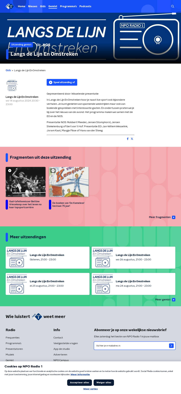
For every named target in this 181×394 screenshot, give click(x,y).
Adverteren (60, 354)
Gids (43, 6)
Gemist (52, 6)
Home (21, 6)
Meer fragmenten (160, 217)
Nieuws (32, 6)
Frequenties (13, 337)
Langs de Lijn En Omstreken (22, 97)
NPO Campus (61, 360)
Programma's (68, 6)
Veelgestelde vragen (65, 343)
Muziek (10, 354)
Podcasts (85, 6)
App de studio (61, 349)
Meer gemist (163, 299)
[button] (172, 6)
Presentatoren (14, 349)
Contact (58, 337)
